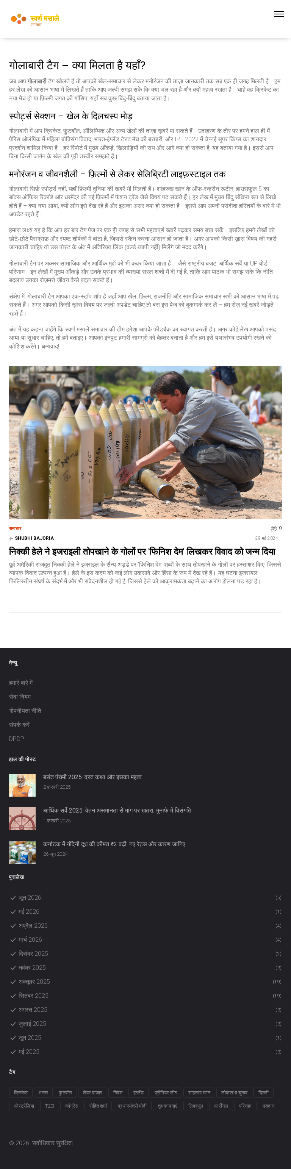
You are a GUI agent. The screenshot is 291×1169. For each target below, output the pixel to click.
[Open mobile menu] (282, 14)
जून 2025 (150, 1037)
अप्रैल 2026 (150, 925)
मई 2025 (150, 1051)
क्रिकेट (21, 1093)
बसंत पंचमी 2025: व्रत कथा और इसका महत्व (92, 777)
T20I (49, 1106)
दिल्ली (263, 1093)
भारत (43, 1093)
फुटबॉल (65, 1093)
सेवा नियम (20, 696)
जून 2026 (150, 897)
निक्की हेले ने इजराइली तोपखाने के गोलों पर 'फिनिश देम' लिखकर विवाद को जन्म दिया (142, 551)
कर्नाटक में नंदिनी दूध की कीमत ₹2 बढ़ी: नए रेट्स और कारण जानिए (114, 844)
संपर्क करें (19, 724)
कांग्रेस (71, 1106)
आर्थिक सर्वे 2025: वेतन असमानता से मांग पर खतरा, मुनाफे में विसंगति (117, 810)
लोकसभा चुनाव (234, 1093)
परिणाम (245, 1106)
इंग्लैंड (138, 1093)
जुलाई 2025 (150, 1023)
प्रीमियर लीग (166, 1093)
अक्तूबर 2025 (150, 981)
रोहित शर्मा (98, 1106)
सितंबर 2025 (150, 995)
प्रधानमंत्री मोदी (132, 1106)
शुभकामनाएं (167, 1106)
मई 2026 (150, 911)
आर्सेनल (221, 1106)
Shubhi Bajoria (34, 538)
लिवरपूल (195, 1106)
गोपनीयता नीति (25, 710)
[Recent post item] (22, 785)
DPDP (16, 738)
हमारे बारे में (21, 682)
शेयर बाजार (92, 1093)
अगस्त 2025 (150, 1009)
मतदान (268, 1106)
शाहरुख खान (199, 1093)
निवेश (117, 1093)
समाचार (15, 528)
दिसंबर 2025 (150, 953)
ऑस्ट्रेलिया (24, 1106)
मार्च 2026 (150, 939)
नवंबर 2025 (150, 967)
